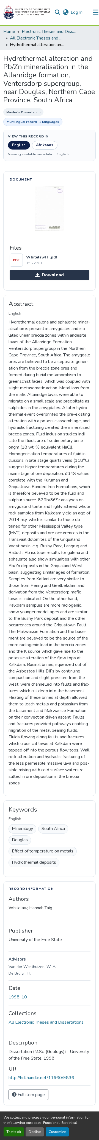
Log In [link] (76, 12)
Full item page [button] (30, 1095)
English (19, 145)
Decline (35, 1131)
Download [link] (53, 275)
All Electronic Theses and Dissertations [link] (37, 38)
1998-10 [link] (18, 997)
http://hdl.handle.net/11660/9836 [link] (41, 1078)
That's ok (14, 1131)
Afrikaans (44, 145)
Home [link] (9, 32)
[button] (26, 12)
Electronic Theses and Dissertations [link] (49, 32)
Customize (57, 1131)
